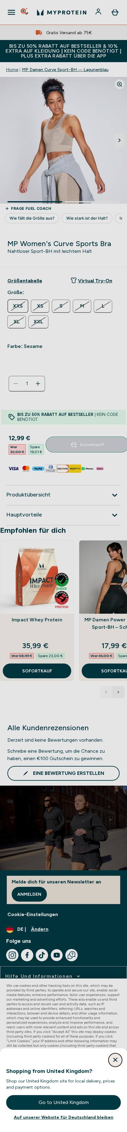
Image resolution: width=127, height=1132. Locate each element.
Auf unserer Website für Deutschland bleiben (63, 1117)
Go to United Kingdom (64, 1102)
